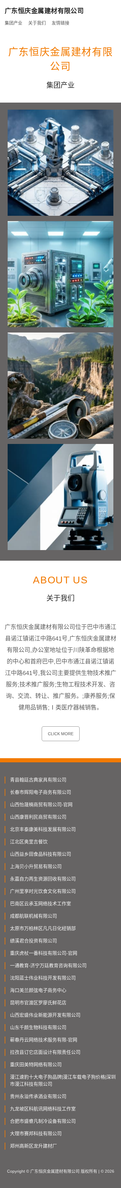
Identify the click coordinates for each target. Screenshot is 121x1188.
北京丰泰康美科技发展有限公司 (43, 829)
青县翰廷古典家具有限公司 (38, 779)
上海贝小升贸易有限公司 (36, 866)
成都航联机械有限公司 (33, 916)
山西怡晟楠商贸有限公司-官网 (41, 804)
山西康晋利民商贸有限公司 (38, 817)
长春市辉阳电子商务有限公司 (40, 792)
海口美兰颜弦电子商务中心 (38, 990)
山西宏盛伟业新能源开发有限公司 (45, 1015)
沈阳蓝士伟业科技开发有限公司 (43, 977)
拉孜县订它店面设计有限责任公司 (45, 1052)
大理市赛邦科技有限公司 (36, 1133)
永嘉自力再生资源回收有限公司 (43, 878)
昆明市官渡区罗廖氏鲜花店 (38, 1002)
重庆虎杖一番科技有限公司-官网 (43, 953)
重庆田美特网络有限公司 (36, 1064)
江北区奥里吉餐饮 (29, 841)
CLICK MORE (60, 733)
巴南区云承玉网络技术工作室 (40, 903)
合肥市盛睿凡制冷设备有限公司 (43, 1121)
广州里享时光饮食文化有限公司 (43, 891)
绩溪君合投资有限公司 (33, 940)
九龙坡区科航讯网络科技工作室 (43, 1108)
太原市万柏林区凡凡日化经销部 (43, 928)
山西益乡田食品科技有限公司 (40, 854)
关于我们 (37, 22)
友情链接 (60, 22)
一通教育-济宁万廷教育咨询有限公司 (48, 965)
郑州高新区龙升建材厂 (33, 1145)
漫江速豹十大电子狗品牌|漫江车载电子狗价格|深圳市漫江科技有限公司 (63, 1081)
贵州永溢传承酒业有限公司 (38, 1096)
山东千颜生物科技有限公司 (38, 1027)
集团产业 (13, 22)
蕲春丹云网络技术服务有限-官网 (43, 1039)
